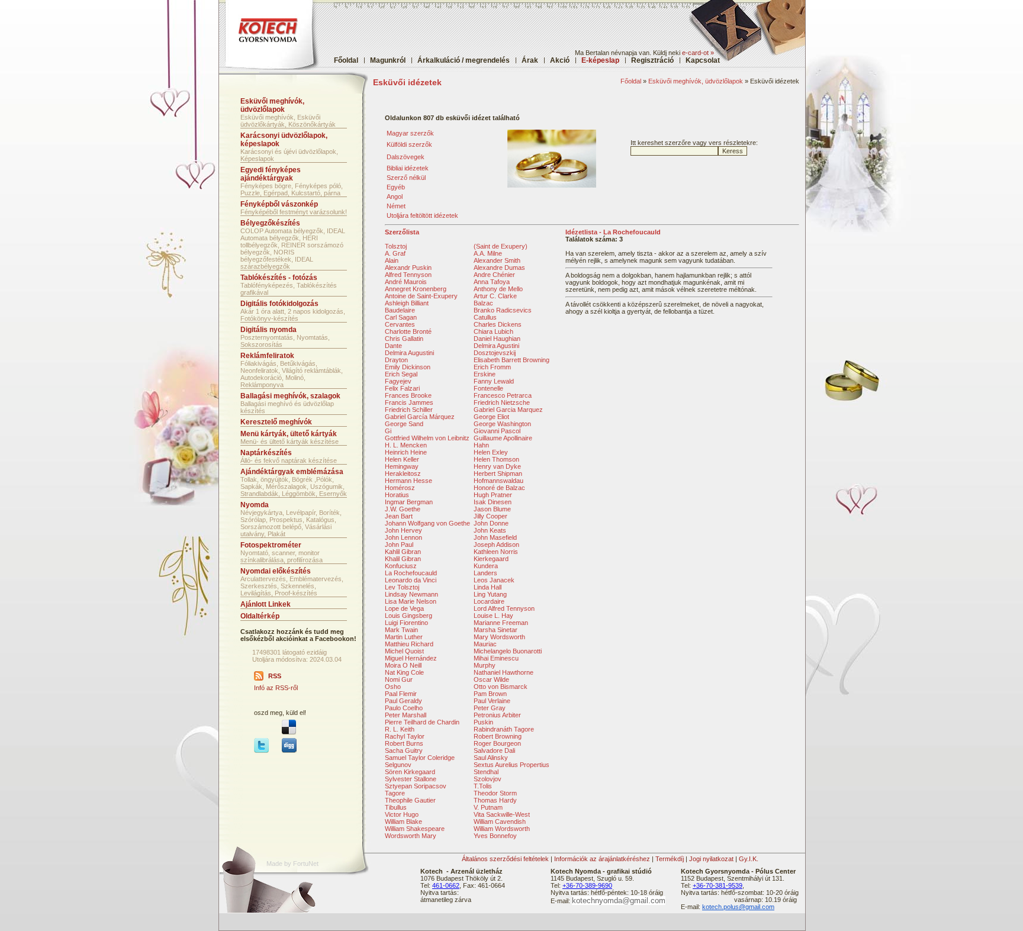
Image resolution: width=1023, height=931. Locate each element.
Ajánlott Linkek (265, 604)
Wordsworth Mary (410, 835)
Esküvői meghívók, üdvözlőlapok (695, 81)
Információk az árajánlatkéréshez (602, 858)
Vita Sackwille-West (502, 814)
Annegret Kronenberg (415, 288)
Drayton (396, 359)
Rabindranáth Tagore (504, 729)
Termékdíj (669, 858)
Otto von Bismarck (500, 686)
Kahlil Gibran (403, 551)
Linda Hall (487, 587)
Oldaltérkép (259, 616)
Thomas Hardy (495, 800)
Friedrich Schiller (409, 409)
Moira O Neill (403, 665)
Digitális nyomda (268, 330)
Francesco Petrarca (503, 395)
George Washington (502, 423)
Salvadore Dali (494, 750)
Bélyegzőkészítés (270, 223)
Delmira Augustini (409, 352)
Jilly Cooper (490, 516)
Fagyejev (398, 381)
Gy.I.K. (748, 858)
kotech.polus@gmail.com (738, 906)
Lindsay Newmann (411, 594)
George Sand (404, 423)
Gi (388, 430)
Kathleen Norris (496, 551)
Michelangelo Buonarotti (508, 651)
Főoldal (346, 60)
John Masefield (495, 537)
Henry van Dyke (497, 466)
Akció (560, 60)
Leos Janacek (494, 580)
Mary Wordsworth (499, 636)
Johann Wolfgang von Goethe (427, 523)
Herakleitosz (403, 473)
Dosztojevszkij (495, 352)
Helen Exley (491, 452)
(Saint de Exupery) (500, 246)
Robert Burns (404, 743)
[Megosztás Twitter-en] (261, 750)
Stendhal (486, 771)
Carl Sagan (401, 317)
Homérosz (400, 487)
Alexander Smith (497, 260)
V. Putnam (488, 807)
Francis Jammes (409, 402)
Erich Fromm (492, 367)
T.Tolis (483, 786)
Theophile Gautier (410, 800)
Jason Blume (492, 509)
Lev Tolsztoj (402, 587)
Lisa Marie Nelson (410, 601)
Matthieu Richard (409, 643)
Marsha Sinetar (495, 629)
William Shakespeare (415, 828)
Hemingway (402, 466)
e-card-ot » (698, 52)
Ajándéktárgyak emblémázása (291, 472)
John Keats (490, 530)
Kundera (486, 565)
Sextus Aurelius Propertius (511, 764)
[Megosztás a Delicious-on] (289, 732)
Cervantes (400, 324)
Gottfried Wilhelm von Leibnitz (427, 438)
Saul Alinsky (491, 757)
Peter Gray (490, 707)
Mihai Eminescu (496, 658)
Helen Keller (402, 459)
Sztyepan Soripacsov (415, 786)
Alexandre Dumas (499, 267)
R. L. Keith (399, 729)
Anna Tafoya (492, 281)
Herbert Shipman (498, 473)
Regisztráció (652, 60)
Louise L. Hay (493, 615)
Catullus (485, 317)
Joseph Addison (496, 544)
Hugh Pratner (493, 494)
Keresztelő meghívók (276, 422)
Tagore (395, 793)
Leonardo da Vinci (410, 580)
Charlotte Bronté (408, 331)
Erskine (485, 374)
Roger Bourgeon (497, 743)
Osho (393, 686)
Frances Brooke (408, 395)
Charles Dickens (498, 324)
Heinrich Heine (406, 452)
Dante (393, 345)
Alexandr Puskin (408, 267)
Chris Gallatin (404, 338)
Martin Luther (404, 636)
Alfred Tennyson (408, 274)
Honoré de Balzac (499, 487)
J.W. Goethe (402, 509)
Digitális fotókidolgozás (279, 303)
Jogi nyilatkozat (711, 858)
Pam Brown (490, 693)
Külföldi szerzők (409, 144)
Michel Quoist (404, 651)
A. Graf (395, 253)
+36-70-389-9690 (587, 885)
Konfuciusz (401, 565)
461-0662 (445, 885)
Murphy (485, 665)
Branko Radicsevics (503, 310)
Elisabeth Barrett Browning (511, 359)
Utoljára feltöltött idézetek (422, 215)
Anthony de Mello (498, 288)
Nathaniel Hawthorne (503, 672)
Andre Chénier (494, 274)
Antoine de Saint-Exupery (421, 295)
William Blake (403, 821)
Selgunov (398, 764)
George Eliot (491, 416)
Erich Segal (401, 374)
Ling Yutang (490, 594)
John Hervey (403, 530)
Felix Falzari (402, 388)
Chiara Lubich (493, 331)
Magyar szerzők (410, 133)
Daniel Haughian (497, 338)
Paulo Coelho (404, 707)
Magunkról (388, 60)
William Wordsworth (502, 828)
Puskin (483, 722)
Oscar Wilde (491, 679)
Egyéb (396, 187)
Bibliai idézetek (408, 168)
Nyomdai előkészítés (275, 571)
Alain (391, 260)
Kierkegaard (491, 558)
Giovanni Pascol (497, 430)
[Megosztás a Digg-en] (289, 750)
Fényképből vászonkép (279, 204)
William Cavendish (500, 821)
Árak (530, 60)
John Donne (491, 523)
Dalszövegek (405, 156)
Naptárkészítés (266, 453)
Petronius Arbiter (497, 715)
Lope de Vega (404, 608)
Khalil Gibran (403, 558)
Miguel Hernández (411, 658)
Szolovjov (487, 778)
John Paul (399, 544)
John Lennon (403, 537)
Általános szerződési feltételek (505, 858)
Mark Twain (401, 629)
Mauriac (485, 643)
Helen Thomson (496, 459)
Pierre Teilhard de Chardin (422, 722)
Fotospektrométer (270, 545)
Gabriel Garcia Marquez (508, 409)
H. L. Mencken (406, 445)
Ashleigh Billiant (407, 303)
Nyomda (254, 505)
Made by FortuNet (292, 863)
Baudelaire (400, 310)
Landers (485, 572)
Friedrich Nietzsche (502, 402)
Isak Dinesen (492, 501)
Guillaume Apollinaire (503, 438)
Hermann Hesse (408, 480)
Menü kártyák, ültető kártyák (288, 434)
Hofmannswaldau (498, 480)
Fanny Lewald (494, 381)
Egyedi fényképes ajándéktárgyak (270, 174)
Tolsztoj (396, 246)
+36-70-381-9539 (717, 885)
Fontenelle (488, 388)
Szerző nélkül (406, 177)
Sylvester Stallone (410, 778)
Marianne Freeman (501, 622)
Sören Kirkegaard (410, 771)
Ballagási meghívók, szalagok (290, 396)
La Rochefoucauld (411, 572)
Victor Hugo (402, 814)
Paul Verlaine (492, 700)
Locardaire (489, 601)
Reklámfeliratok (267, 356)
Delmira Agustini (496, 345)
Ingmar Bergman (409, 501)
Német (396, 206)
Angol (395, 196)
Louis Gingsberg (408, 615)
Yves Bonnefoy (495, 835)
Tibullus (396, 807)
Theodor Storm (495, 793)
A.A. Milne (488, 253)
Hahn (481, 445)
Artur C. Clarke (495, 295)
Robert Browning (498, 736)
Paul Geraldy (403, 700)
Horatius (397, 494)
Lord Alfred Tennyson (504, 608)
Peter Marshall (405, 715)
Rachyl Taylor (404, 736)
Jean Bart (399, 516)
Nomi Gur (399, 679)
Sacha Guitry (404, 750)
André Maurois (406, 281)
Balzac (483, 303)
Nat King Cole (404, 672)
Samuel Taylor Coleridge (420, 757)
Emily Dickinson (407, 367)
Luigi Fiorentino (406, 622)
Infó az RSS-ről (276, 687)
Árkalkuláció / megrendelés (463, 60)
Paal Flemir (401, 693)
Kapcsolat (703, 60)
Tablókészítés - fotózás (278, 277)
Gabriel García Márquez (420, 416)
